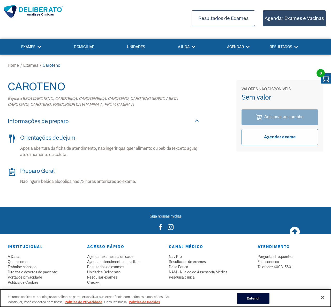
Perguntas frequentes (275, 256)
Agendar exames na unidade (110, 256)
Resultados (281, 47)
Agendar (235, 47)
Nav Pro (175, 256)
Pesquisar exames (102, 277)
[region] (165, 298)
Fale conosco (268, 262)
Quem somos (18, 262)
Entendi (253, 298)
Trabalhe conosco (22, 267)
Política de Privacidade (83, 302)
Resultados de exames (105, 267)
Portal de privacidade (25, 277)
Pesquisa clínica (182, 277)
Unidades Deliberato (104, 272)
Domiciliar (84, 47)
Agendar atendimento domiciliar (113, 262)
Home (13, 65)
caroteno (51, 65)
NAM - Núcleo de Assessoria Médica (198, 272)
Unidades (136, 47)
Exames (28, 47)
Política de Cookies (23, 282)
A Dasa (13, 256)
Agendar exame (280, 136)
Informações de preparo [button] (38, 121)
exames (30, 65)
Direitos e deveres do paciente (32, 272)
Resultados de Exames (223, 18)
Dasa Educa (178, 267)
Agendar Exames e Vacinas (294, 18)
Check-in (94, 282)
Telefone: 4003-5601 (275, 267)
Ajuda (184, 47)
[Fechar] (322, 297)
